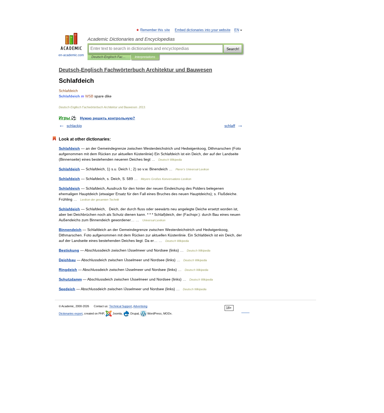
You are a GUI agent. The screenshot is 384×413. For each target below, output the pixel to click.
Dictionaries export (71, 313)
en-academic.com (71, 55)
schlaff (229, 126)
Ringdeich (68, 269)
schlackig (74, 126)
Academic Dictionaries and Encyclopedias (131, 39)
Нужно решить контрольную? (107, 118)
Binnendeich (70, 230)
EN (236, 30)
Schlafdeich (69, 148)
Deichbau (67, 260)
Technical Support (120, 306)
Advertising (140, 306)
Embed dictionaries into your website (202, 30)
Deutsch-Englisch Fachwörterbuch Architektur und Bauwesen (109, 57)
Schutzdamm (70, 279)
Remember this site (155, 30)
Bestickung (69, 250)
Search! (232, 49)
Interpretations (145, 57)
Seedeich (67, 289)
